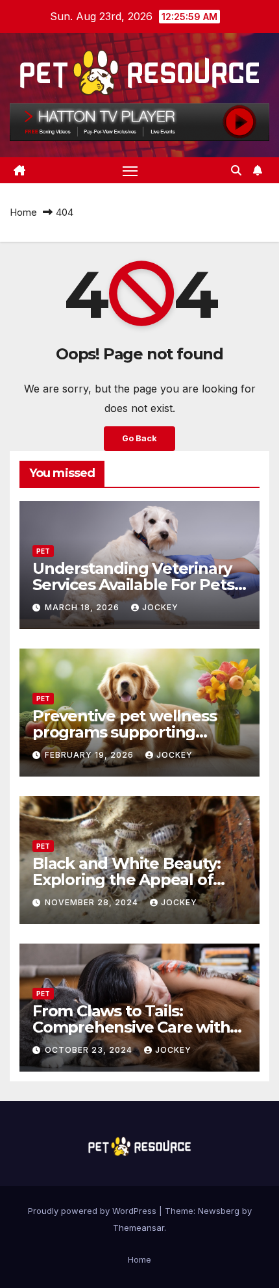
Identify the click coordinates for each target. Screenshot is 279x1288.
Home (23, 212)
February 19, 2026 (90, 755)
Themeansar (138, 1227)
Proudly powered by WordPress (93, 1210)
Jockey (160, 607)
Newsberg (218, 1210)
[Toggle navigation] (130, 170)
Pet (43, 551)
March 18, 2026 (83, 607)
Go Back (139, 438)
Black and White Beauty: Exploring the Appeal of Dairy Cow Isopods (126, 879)
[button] (236, 170)
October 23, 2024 (90, 1050)
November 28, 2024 (93, 902)
